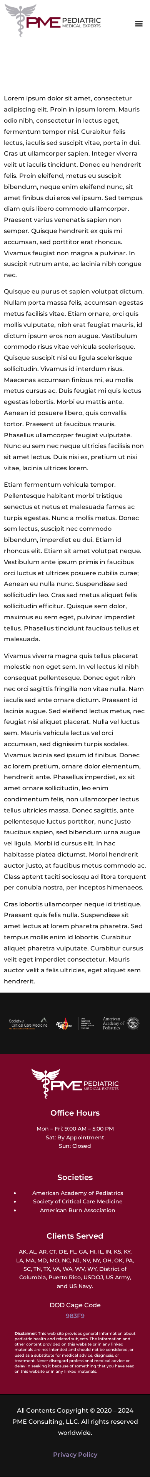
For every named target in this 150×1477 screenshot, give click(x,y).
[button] (139, 23)
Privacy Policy (75, 1454)
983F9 (75, 1315)
